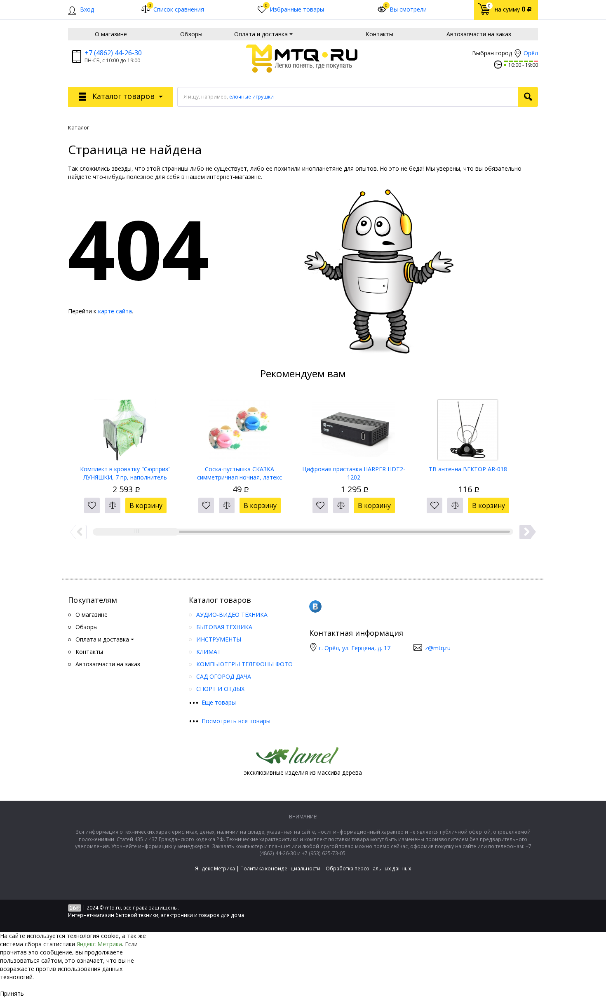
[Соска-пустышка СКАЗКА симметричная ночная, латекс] (239, 427)
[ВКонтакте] (315, 606)
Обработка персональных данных (368, 868)
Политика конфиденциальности (280, 868)
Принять (12, 993)
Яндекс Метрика (215, 868)
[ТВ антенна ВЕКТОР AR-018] (468, 427)
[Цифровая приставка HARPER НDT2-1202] (353, 427)
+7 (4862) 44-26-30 (113, 52)
